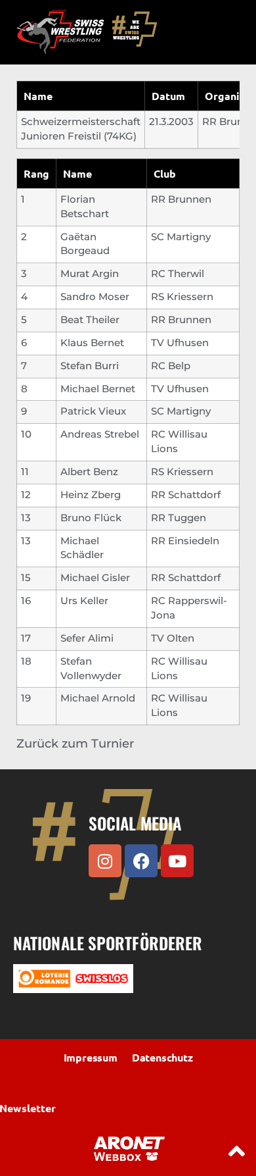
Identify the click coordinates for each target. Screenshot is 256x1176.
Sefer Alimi (87, 638)
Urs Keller (84, 601)
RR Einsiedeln (185, 541)
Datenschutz (162, 1057)
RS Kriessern (182, 297)
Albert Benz (89, 472)
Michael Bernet (97, 389)
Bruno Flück (90, 518)
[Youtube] (177, 860)
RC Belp (170, 366)
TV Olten (172, 638)
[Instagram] (105, 860)
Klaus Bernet (92, 343)
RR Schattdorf (186, 495)
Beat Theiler (89, 320)
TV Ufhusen (180, 343)
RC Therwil (177, 274)
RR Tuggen (178, 518)
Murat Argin (89, 274)
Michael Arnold (97, 698)
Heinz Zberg (90, 495)
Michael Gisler (95, 578)
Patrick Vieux (93, 411)
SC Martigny (181, 237)
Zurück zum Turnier (75, 743)
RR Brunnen (181, 199)
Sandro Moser (94, 297)
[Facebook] (141, 860)
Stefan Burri (89, 366)
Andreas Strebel (99, 434)
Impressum (90, 1057)
